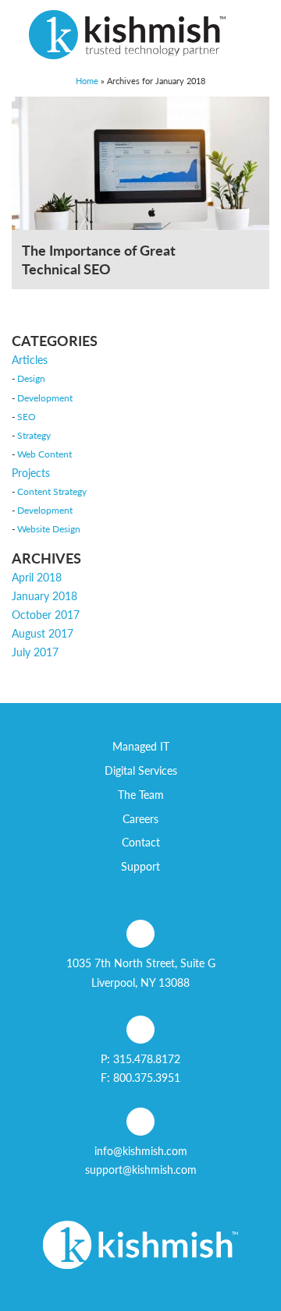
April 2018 (37, 577)
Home (87, 80)
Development (45, 397)
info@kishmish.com (140, 1150)
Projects (31, 472)
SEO (26, 416)
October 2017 (46, 614)
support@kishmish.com (141, 1169)
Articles (30, 359)
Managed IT (140, 746)
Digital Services (141, 770)
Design (31, 378)
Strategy (34, 435)
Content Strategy (52, 491)
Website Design (48, 528)
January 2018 (44, 595)
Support (140, 866)
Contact (141, 842)
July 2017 (35, 651)
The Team (141, 794)
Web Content (44, 454)
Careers (140, 818)
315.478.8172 (146, 1058)
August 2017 (42, 633)
